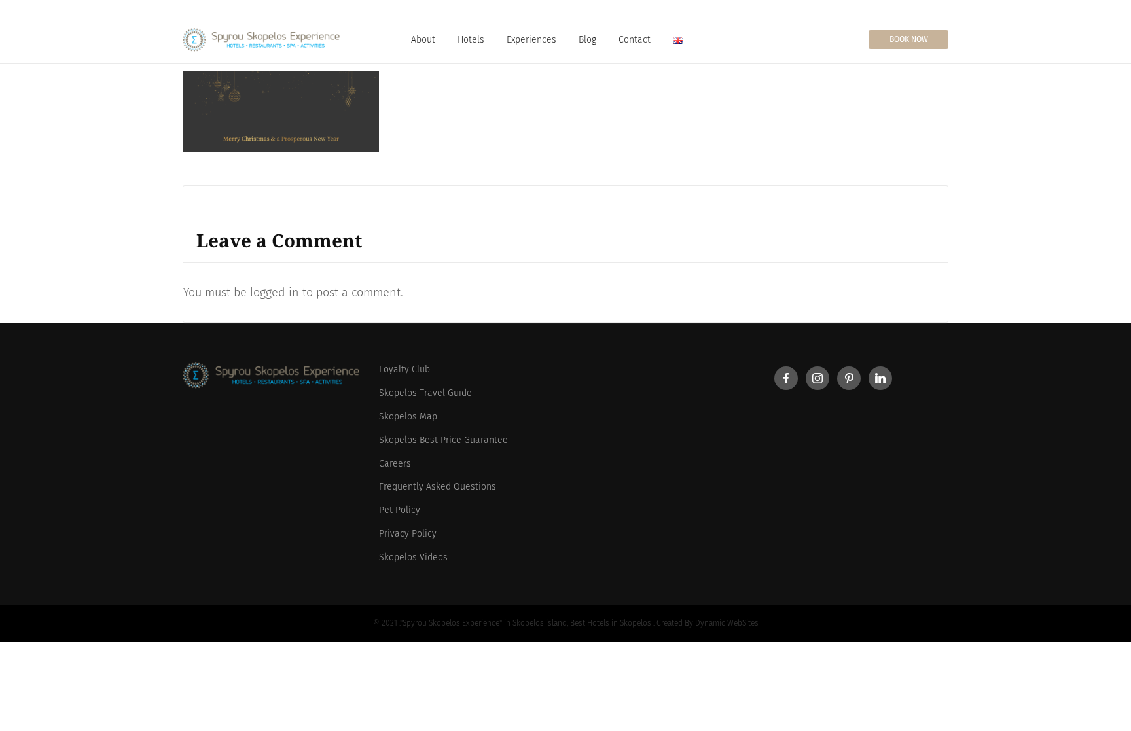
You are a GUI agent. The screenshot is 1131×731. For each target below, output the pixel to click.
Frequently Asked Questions (437, 486)
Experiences (531, 39)
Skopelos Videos (413, 557)
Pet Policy (399, 510)
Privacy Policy (408, 533)
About (423, 39)
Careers (395, 463)
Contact (635, 39)
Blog (587, 39)
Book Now (908, 39)
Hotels (471, 39)
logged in (274, 292)
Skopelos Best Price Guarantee (443, 440)
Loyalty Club (404, 369)
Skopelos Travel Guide (425, 393)
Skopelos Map (408, 416)
